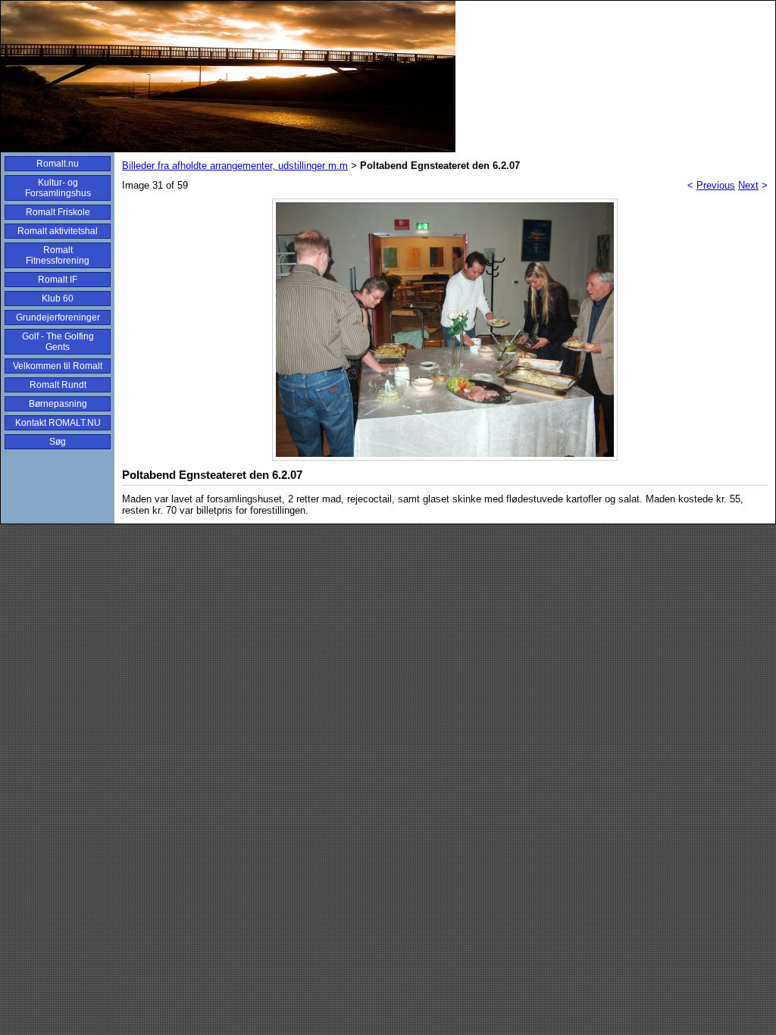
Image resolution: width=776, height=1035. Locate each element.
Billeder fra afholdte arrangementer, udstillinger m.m (235, 165)
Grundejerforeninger (58, 317)
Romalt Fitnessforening (57, 255)
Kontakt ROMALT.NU (58, 422)
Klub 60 (58, 298)
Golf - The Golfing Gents (58, 341)
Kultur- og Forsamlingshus (58, 188)
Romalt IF (57, 279)
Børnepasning (58, 404)
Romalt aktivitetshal (57, 231)
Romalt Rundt (58, 385)
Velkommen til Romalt (57, 366)
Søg (57, 441)
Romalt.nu (57, 163)
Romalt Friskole (58, 212)
